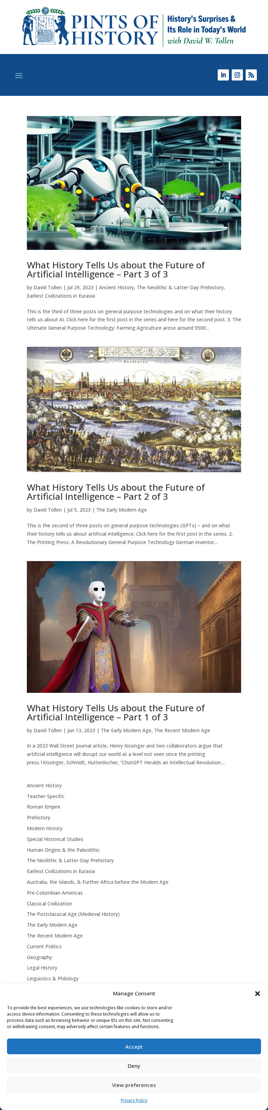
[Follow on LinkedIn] (223, 75)
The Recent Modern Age (182, 730)
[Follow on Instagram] (237, 75)
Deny (134, 1065)
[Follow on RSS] (251, 75)
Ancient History (116, 287)
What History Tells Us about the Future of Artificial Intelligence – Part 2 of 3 (116, 492)
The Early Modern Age (121, 509)
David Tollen (48, 287)
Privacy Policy (134, 1100)
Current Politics (44, 946)
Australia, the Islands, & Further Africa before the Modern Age (98, 882)
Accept (134, 1046)
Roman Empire (43, 806)
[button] (257, 993)
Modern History (44, 828)
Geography (39, 957)
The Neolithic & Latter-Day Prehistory (180, 287)
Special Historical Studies (55, 839)
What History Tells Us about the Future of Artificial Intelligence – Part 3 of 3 (116, 269)
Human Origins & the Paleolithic (63, 850)
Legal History (42, 967)
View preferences (134, 1084)
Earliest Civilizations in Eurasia (61, 295)
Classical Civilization (49, 903)
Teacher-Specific (46, 796)
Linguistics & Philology (53, 978)
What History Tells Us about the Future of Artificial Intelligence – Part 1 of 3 (116, 712)
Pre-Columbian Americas (55, 892)
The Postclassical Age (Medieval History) (73, 914)
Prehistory (38, 817)
